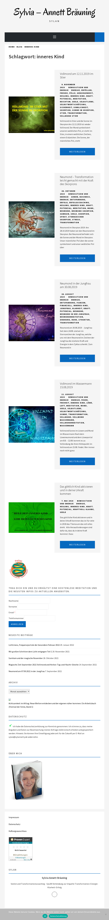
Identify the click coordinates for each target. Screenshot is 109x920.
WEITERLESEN (77, 151)
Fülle (72, 93)
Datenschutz (14, 824)
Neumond (65, 211)
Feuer (84, 400)
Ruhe (74, 320)
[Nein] (105, 914)
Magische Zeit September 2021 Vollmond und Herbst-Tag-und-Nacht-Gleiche (44, 664)
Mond (90, 208)
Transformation (77, 113)
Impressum (14, 817)
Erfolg (64, 202)
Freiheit (64, 403)
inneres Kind (77, 96)
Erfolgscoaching (79, 202)
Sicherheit (66, 107)
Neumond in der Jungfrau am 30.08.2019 (75, 285)
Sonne (63, 414)
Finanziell (66, 305)
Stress (76, 219)
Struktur (84, 320)
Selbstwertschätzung (73, 104)
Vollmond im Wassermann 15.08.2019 (76, 385)
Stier (63, 113)
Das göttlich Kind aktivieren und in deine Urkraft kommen (76, 490)
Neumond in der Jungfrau (74, 314)
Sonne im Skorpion (83, 110)
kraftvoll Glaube (83, 509)
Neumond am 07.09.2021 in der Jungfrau (27, 671)
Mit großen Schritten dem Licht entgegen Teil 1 (30, 651)
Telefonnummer (16, 618)
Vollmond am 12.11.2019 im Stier (76, 75)
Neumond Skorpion (82, 211)
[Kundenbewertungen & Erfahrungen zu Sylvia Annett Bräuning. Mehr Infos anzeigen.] (21, 860)
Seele (75, 102)
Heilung (64, 96)
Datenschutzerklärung (58, 916)
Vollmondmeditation (72, 423)
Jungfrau (65, 308)
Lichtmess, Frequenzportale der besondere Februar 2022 (34, 645)
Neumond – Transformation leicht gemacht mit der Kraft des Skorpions (76, 180)
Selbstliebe (86, 102)
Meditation (79, 99)
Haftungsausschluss (18, 831)
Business (85, 197)
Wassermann (67, 426)
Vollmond (65, 417)
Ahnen (74, 197)
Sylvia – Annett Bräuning (54, 12)
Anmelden (17, 624)
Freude (64, 93)
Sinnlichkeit (81, 107)
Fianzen (81, 303)
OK (45, 916)
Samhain (64, 214)
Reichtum (65, 102)
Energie (75, 90)
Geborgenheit (85, 93)
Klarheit (77, 308)
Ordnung (65, 320)
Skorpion (65, 110)
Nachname (13, 600)
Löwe (89, 403)
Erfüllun (86, 90)
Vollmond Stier (69, 116)
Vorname (13, 606)
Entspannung (77, 200)
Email (12, 612)
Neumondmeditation (71, 317)
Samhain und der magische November (26, 658)
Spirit (63, 217)
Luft (62, 406)
